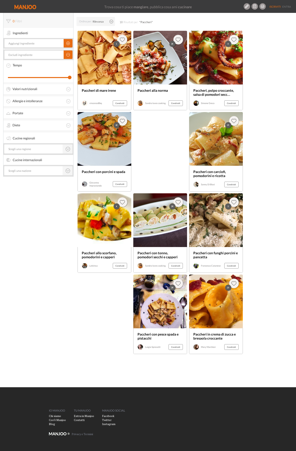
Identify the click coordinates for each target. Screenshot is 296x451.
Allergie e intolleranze (27, 101)
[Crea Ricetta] (247, 6)
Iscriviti (275, 6)
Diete (16, 125)
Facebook (108, 416)
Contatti (79, 420)
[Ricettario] (254, 6)
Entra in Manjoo (84, 416)
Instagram (108, 424)
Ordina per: (85, 21)
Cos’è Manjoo (57, 420)
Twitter (107, 420)
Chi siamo (55, 416)
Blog (52, 424)
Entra (286, 6)
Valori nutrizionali (24, 89)
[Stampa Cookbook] (262, 6)
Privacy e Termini (82, 434)
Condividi (119, 103)
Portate (17, 113)
